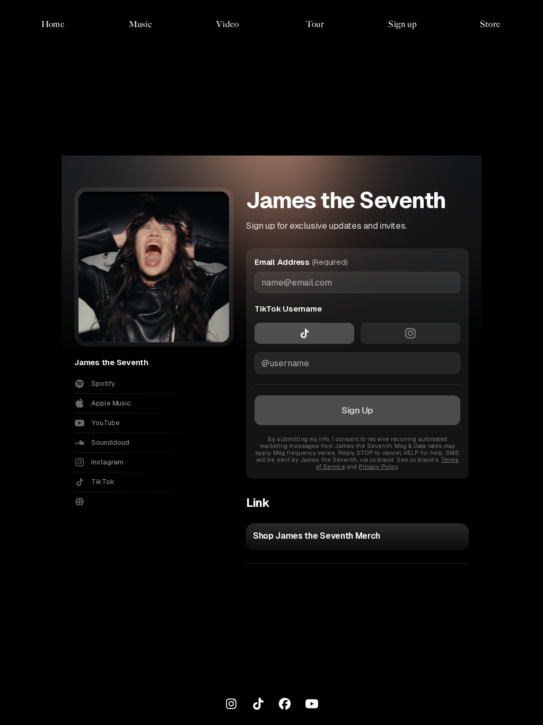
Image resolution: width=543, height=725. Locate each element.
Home (53, 24)
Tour (315, 24)
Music (140, 24)
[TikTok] (258, 703)
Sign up (402, 24)
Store (490, 24)
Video (227, 24)
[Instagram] (231, 703)
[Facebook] (284, 703)
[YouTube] (311, 703)
